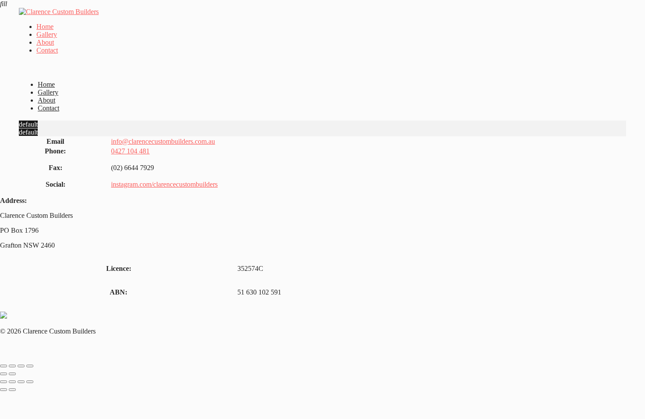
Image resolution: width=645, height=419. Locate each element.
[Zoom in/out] (29, 366)
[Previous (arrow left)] (3, 374)
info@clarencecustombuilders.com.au (163, 141)
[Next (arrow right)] (12, 374)
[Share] (12, 366)
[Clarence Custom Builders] (59, 11)
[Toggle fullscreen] (21, 366)
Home (45, 26)
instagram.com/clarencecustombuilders (164, 184)
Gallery (46, 34)
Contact (47, 50)
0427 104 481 (130, 151)
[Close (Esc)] (3, 366)
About (45, 42)
